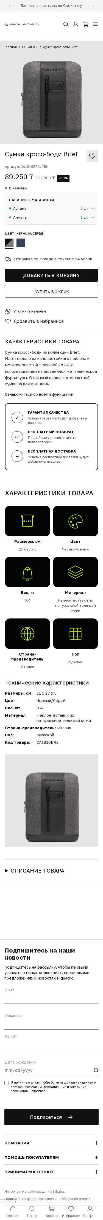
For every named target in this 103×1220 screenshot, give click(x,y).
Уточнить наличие (29, 311)
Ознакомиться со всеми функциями (39, 394)
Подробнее (37, 1091)
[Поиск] (66, 24)
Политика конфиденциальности (30, 1199)
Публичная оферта (75, 1199)
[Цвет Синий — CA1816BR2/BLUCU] (20, 244)
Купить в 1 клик (51, 291)
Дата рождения (20, 1062)
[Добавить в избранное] (92, 156)
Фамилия (13, 1015)
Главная (10, 47)
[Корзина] (86, 24)
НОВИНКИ (30, 47)
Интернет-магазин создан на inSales (34, 1191)
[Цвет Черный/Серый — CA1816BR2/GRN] (9, 244)
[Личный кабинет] (76, 24)
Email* (10, 1036)
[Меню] (96, 24)
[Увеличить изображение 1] (51, 92)
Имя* (9, 989)
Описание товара (37, 870)
